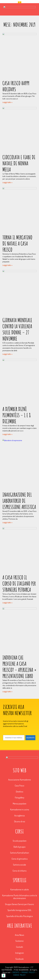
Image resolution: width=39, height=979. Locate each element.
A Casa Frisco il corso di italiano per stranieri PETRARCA (19, 583)
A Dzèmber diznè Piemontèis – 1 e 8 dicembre (16, 415)
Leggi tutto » (7, 102)
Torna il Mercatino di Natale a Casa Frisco (17, 243)
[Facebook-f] (19, 2)
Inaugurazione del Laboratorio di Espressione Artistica (19, 500)
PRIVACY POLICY (28, 972)
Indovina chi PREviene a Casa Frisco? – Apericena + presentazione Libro (19, 666)
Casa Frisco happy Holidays (15, 86)
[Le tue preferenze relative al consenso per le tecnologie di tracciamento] (3, 975)
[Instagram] (20, 2)
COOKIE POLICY (19, 975)
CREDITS (16, 972)
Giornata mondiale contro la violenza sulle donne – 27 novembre (17, 329)
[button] (19, 13)
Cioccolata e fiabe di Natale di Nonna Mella (18, 163)
